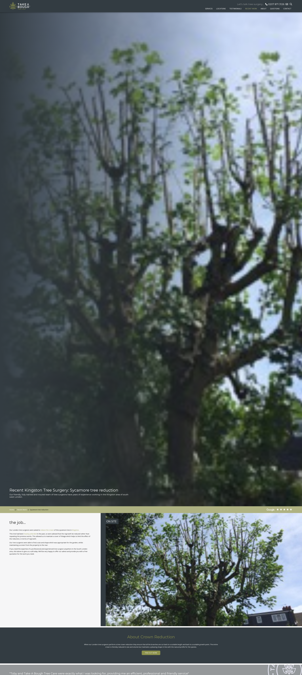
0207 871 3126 (276, 4)
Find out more (151, 653)
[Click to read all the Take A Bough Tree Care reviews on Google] (246, 509)
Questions (275, 8)
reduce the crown (47, 530)
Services (209, 8)
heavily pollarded (30, 534)
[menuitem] (209, 8)
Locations (221, 8)
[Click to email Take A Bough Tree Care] (286, 4)
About (263, 8)
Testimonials (235, 8)
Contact (287, 8)
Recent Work (251, 8)
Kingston (75, 530)
